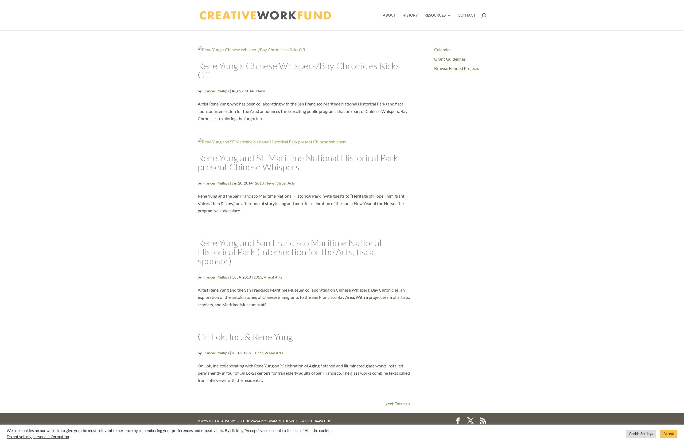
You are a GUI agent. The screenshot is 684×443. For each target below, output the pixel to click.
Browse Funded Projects (456, 68)
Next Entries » (397, 403)
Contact (467, 15)
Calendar (442, 49)
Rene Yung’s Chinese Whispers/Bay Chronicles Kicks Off (299, 70)
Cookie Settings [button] (641, 434)
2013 (259, 183)
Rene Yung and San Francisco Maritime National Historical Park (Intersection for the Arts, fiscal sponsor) (290, 251)
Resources (435, 15)
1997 (258, 353)
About (389, 15)
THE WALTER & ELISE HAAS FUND (307, 421)
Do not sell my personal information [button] (38, 436)
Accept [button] (668, 434)
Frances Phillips (216, 91)
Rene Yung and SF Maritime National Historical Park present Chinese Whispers (298, 162)
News (261, 91)
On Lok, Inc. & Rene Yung (245, 336)
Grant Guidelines (450, 58)
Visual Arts (285, 183)
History (410, 15)
